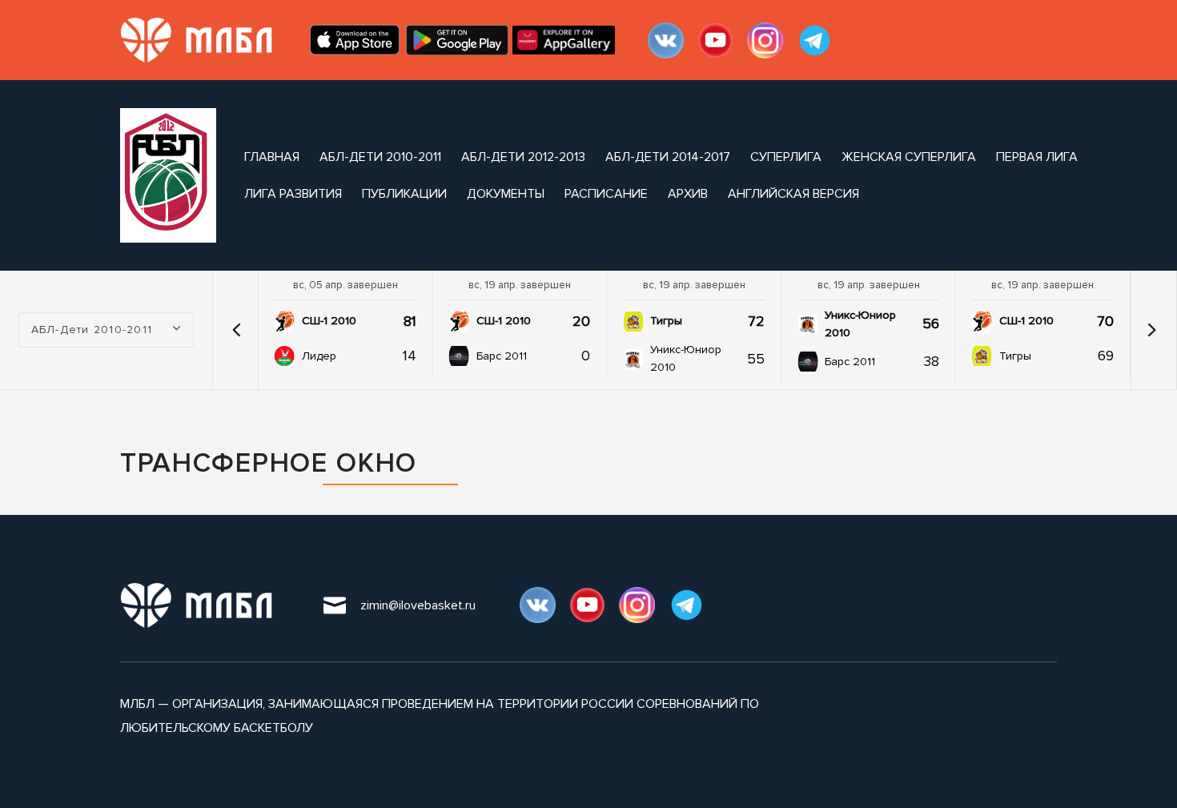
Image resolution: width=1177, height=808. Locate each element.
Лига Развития (293, 194)
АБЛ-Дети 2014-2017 (667, 157)
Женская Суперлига (909, 157)
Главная (271, 157)
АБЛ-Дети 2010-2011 (380, 157)
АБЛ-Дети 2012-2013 (523, 157)
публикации (404, 194)
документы (505, 194)
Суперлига (785, 157)
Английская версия (793, 194)
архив (688, 194)
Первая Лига (1037, 157)
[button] (237, 330)
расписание (606, 194)
